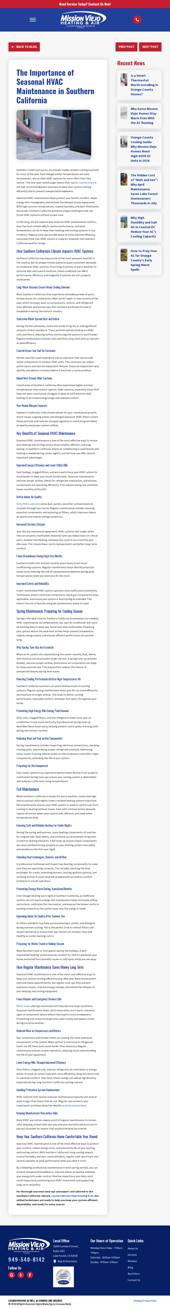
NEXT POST (150, 47)
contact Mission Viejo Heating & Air (72, 1196)
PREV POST (126, 47)
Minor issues (23, 1006)
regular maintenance (82, 182)
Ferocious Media (63, 1304)
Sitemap (138, 1300)
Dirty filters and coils (28, 504)
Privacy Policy (149, 1300)
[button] (33, 20)
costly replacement (75, 1105)
